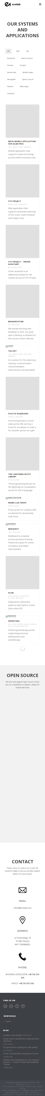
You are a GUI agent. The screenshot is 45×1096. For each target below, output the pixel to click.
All (8, 51)
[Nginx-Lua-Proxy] (27, 498)
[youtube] (23, 1006)
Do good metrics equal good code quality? (20, 1047)
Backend (11, 58)
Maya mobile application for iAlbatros (22, 142)
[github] (11, 1006)
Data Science (27, 58)
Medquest (13, 529)
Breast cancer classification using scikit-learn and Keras (21, 1040)
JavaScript (11, 72)
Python (10, 86)
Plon (11, 593)
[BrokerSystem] (27, 301)
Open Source (28, 79)
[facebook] (5, 1006)
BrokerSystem (16, 321)
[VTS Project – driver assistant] (27, 241)
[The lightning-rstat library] (27, 454)
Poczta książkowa (18, 413)
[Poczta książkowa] (27, 393)
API (27, 51)
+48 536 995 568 (26, 983)
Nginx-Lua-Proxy (17, 503)
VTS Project (14, 201)
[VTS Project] (27, 181)
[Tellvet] (27, 346)
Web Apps (24, 86)
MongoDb (11, 79)
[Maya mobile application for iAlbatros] (27, 121)
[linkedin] (17, 1006)
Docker (10, 65)
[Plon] (27, 572)
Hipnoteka (14, 621)
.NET (18, 51)
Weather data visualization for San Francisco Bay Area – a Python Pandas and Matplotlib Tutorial (21, 1062)
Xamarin (11, 93)
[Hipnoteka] (27, 616)
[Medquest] (27, 524)
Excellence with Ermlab (12, 1035)
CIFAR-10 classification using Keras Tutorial (20, 1053)
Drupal (23, 65)
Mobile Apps (28, 72)
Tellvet (12, 351)
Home (8, 1021)
